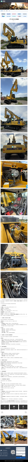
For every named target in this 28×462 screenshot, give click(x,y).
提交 (20, 457)
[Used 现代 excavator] (8, 16)
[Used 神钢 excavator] (19, 14)
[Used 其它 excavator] (24, 16)
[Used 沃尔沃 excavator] (24, 14)
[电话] (27, 187)
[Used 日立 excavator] (14, 14)
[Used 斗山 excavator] (3, 16)
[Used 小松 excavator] (8, 14)
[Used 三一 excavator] (19, 16)
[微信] (27, 186)
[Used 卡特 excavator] (3, 14)
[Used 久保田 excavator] (14, 16)
